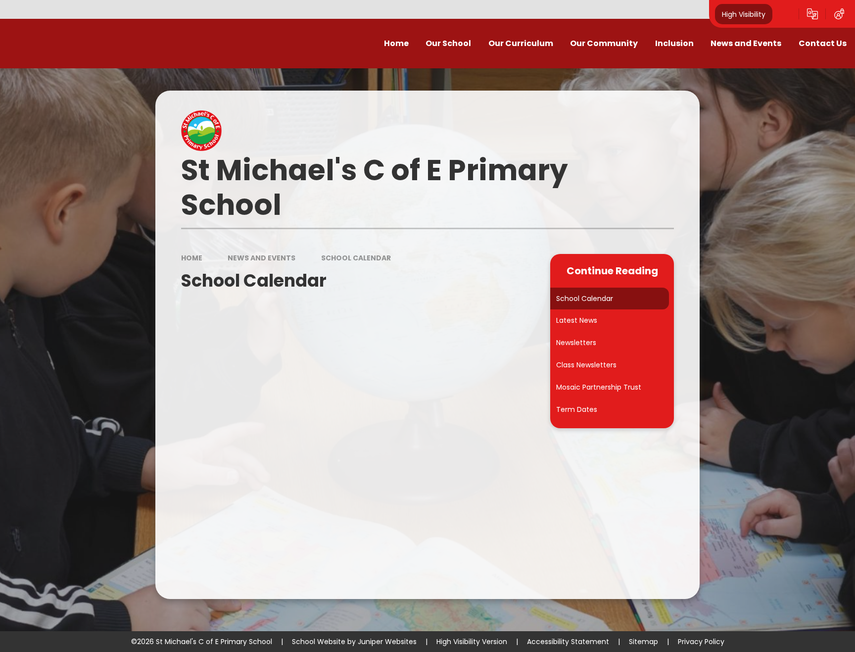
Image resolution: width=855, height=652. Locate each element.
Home (191, 258)
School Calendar (356, 258)
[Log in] (839, 13)
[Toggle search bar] (785, 13)
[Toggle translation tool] (812, 13)
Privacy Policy (701, 642)
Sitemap (643, 642)
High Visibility (743, 14)
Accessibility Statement (568, 642)
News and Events (261, 258)
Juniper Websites (387, 642)
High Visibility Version (471, 642)
